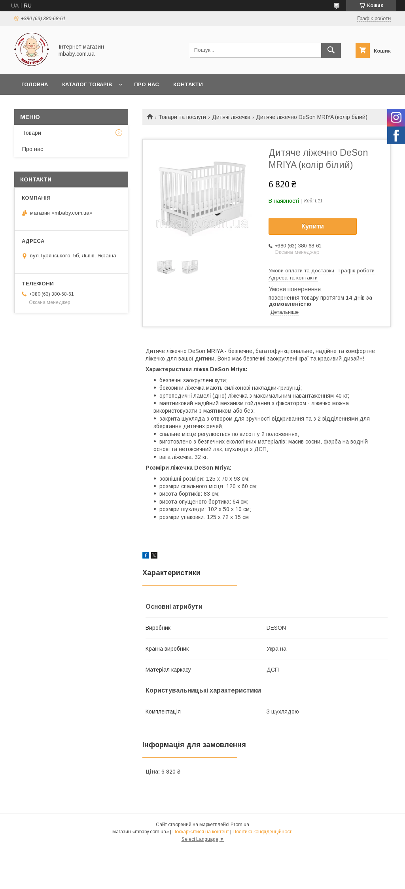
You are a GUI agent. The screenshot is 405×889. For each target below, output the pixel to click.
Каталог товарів (87, 84)
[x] (154, 556)
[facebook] (145, 556)
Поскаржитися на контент (200, 831)
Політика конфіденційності (263, 831)
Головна (34, 84)
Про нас (146, 84)
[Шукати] (331, 50)
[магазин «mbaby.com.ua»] (31, 64)
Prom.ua (240, 824)
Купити (312, 226)
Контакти (188, 84)
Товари (31, 133)
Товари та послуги (182, 117)
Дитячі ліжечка (231, 117)
